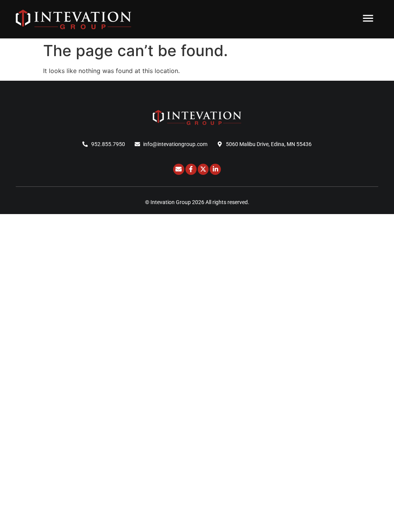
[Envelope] (178, 169)
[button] (368, 19)
